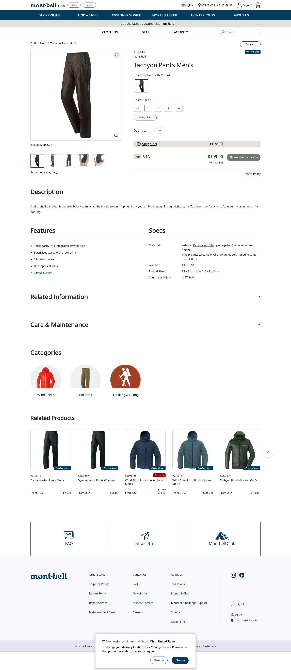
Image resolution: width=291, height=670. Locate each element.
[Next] (268, 451)
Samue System (43, 273)
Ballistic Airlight (203, 245)
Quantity (140, 130)
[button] (252, 174)
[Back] (23, 451)
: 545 (216, 162)
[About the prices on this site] (221, 144)
